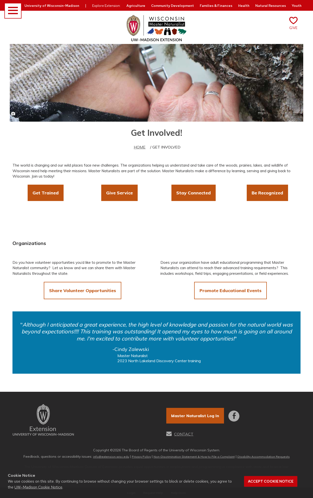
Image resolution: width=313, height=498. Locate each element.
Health (243, 5)
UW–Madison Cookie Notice (38, 487)
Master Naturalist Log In (195, 415)
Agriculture (135, 5)
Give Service (119, 193)
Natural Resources (270, 5)
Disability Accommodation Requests (263, 456)
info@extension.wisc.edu (111, 456)
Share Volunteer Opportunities (82, 290)
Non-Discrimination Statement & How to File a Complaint (194, 456)
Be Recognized (267, 193)
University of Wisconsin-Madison (51, 5)
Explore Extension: (106, 5)
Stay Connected (193, 193)
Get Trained (46, 193)
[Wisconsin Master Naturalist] (156, 28)
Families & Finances (216, 5)
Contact (183, 434)
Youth (297, 5)
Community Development (172, 5)
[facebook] (233, 412)
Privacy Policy (141, 456)
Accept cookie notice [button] (270, 481)
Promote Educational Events (230, 290)
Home (139, 147)
